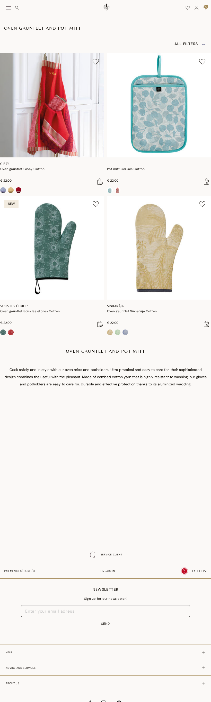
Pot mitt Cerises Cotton (126, 169)
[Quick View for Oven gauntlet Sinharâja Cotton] (207, 323)
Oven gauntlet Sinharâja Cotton (132, 311)
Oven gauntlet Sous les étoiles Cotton (30, 311)
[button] (196, 8)
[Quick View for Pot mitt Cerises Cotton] (207, 181)
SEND (105, 624)
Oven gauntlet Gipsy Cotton (22, 169)
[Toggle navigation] (8, 8)
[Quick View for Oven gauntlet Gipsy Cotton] (100, 181)
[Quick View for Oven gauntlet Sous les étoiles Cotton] (100, 323)
